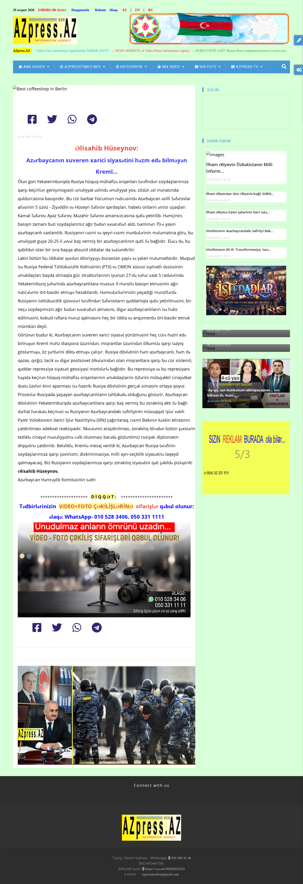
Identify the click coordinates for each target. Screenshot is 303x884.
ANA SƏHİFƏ (34, 67)
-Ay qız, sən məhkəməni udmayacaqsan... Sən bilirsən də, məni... (243, 393)
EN (137, 10)
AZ (124, 10)
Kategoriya (131, 67)
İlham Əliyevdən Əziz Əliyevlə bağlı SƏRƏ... (240, 193)
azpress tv (247, 67)
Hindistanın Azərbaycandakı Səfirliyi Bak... (239, 231)
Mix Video (171, 67)
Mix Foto (208, 67)
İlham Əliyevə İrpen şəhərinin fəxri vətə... (238, 212)
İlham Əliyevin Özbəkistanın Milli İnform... (239, 168)
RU (150, 10)
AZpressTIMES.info (83, 67)
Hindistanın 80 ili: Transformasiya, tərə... (238, 249)
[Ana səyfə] (45, 31)
